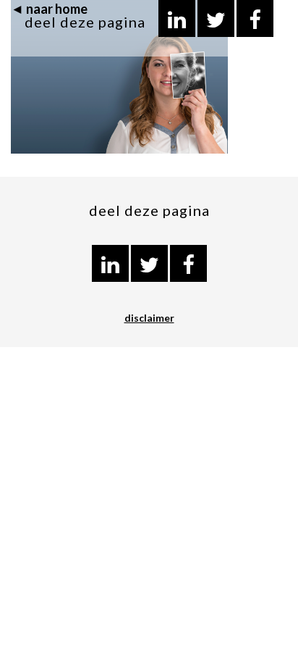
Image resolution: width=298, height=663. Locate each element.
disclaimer (149, 318)
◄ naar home (49, 9)
